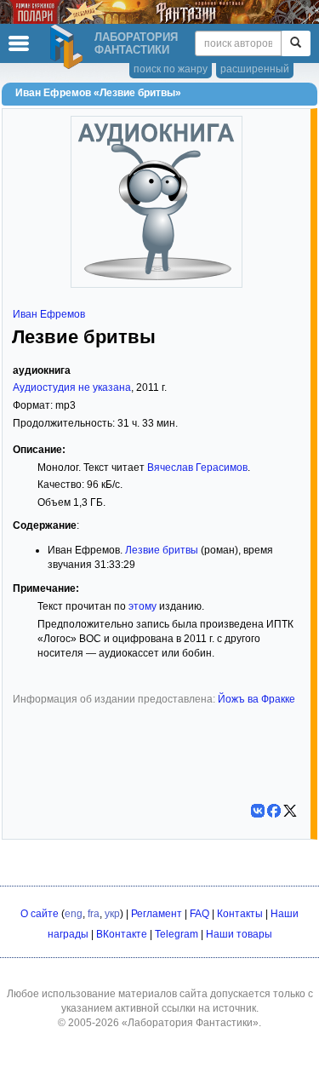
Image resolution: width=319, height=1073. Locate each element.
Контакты (240, 914)
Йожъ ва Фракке (256, 699)
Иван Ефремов (49, 314)
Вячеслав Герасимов (197, 467)
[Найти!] (295, 43)
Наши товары (239, 934)
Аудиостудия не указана (72, 387)
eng (74, 914)
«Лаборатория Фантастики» (190, 1023)
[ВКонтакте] (258, 811)
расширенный (254, 69)
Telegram (176, 934)
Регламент (156, 914)
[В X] (290, 811)
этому (142, 606)
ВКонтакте (121, 934)
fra (94, 914)
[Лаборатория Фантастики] (69, 47)
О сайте (39, 914)
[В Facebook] (274, 811)
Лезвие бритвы (161, 550)
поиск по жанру (171, 69)
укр (112, 914)
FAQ (199, 914)
